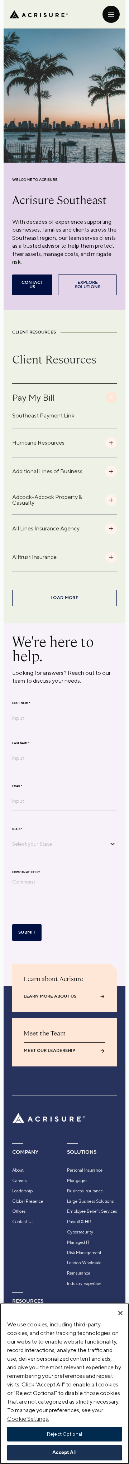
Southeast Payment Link (43, 415)
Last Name (20, 743)
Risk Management (84, 1252)
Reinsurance (78, 1273)
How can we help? (26, 872)
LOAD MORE (64, 597)
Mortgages (77, 1180)
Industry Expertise (84, 1283)
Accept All (64, 1452)
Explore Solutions (87, 285)
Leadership (22, 1190)
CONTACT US (32, 285)
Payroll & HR (79, 1221)
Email (17, 786)
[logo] (38, 14)
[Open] (113, 844)
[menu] (111, 14)
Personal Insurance (84, 1170)
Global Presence (27, 1201)
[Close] (120, 1313)
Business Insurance (85, 1190)
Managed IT (78, 1242)
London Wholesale (84, 1262)
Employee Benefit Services (92, 1211)
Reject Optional (64, 1434)
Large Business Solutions (90, 1201)
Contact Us (22, 1221)
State (17, 828)
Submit (26, 932)
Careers (19, 1180)
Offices (18, 1211)
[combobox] (59, 844)
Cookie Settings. (28, 1418)
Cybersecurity (80, 1232)
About (18, 1170)
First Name (21, 703)
